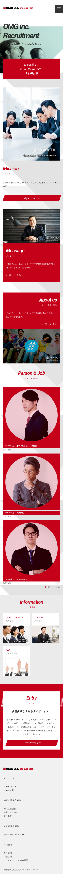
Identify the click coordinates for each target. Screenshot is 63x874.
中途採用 (8, 856)
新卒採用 (8, 852)
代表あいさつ (10, 786)
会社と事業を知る (12, 800)
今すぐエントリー (32, 198)
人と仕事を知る (11, 826)
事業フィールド (11, 812)
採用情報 (8, 844)
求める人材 (9, 790)
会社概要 (8, 816)
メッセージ (9, 778)
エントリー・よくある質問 (16, 860)
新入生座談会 (10, 808)
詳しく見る (14, 274)
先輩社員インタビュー (14, 834)
